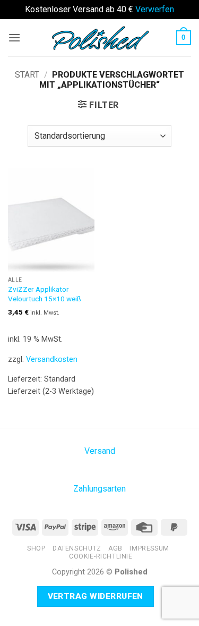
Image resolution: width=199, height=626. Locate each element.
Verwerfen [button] (154, 9)
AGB (115, 548)
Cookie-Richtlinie (100, 556)
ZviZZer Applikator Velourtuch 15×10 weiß (44, 294)
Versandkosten (51, 359)
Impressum (149, 548)
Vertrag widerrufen (95, 596)
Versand (99, 451)
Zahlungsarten (99, 489)
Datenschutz (77, 548)
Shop (36, 548)
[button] (14, 37)
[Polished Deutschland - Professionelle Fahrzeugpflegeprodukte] (100, 37)
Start (27, 75)
